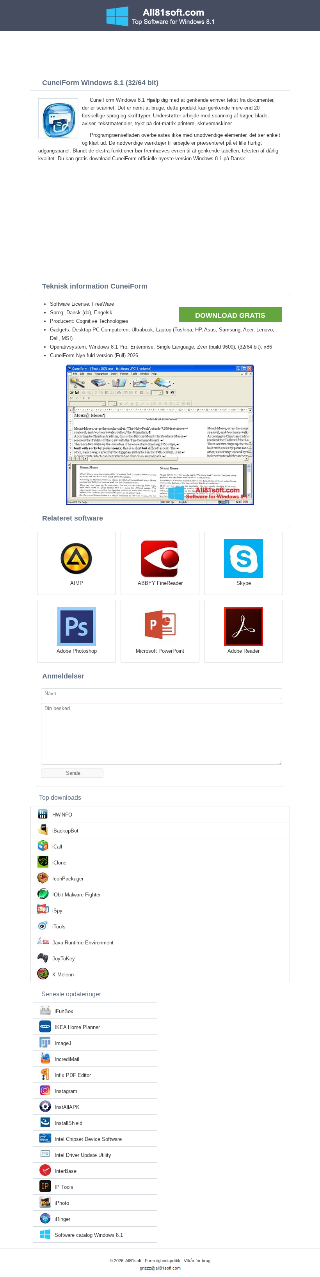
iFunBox (64, 1011)
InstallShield (68, 1123)
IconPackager (68, 879)
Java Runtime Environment (83, 943)
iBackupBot (65, 831)
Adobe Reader (244, 651)
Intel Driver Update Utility (83, 1155)
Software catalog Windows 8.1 (89, 1235)
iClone (59, 863)
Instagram (66, 1091)
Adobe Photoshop (77, 651)
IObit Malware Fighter (76, 895)
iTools (59, 927)
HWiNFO (62, 815)
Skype (243, 583)
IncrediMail (67, 1059)
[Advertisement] (160, 52)
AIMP (76, 583)
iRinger (62, 1219)
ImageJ (63, 1043)
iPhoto (62, 1203)
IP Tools (64, 1187)
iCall (57, 847)
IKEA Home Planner (77, 1027)
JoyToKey (63, 959)
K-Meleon (63, 975)
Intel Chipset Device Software (88, 1139)
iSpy (57, 911)
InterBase (65, 1171)
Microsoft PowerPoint (160, 651)
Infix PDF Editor (73, 1075)
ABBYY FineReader (160, 583)
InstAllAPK (67, 1107)
